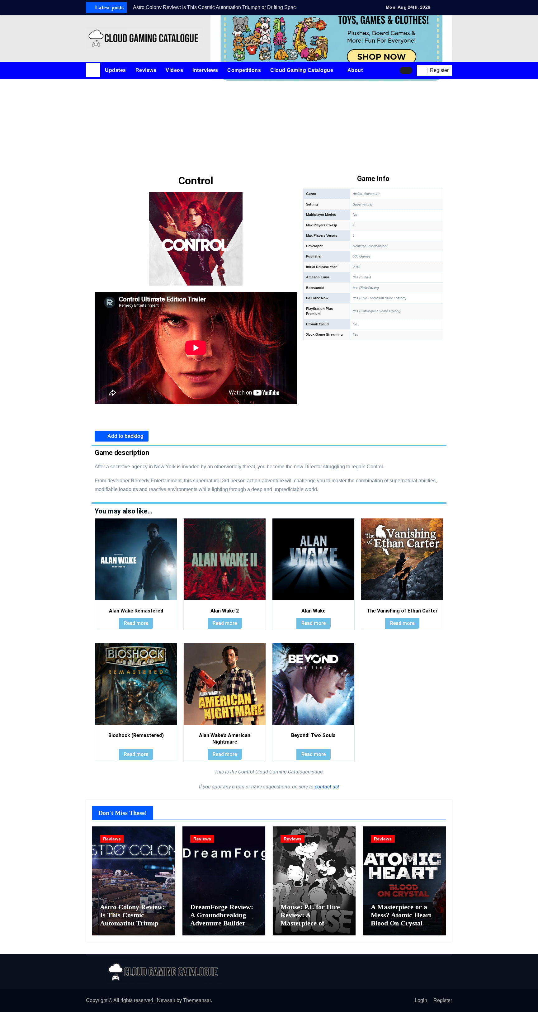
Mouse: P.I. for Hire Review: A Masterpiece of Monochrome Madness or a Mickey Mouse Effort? (314, 927)
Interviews (205, 70)
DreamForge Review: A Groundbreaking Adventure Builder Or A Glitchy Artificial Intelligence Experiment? (223, 927)
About (355, 70)
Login (421, 1000)
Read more (136, 623)
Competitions (244, 70)
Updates (115, 70)
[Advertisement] (269, 125)
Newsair (166, 1000)
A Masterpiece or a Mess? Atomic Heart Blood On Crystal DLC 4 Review (401, 919)
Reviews (146, 70)
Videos (174, 70)
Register (442, 1000)
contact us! (326, 787)
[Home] (93, 70)
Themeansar (197, 1000)
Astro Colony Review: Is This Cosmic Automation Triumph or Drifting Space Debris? (132, 923)
